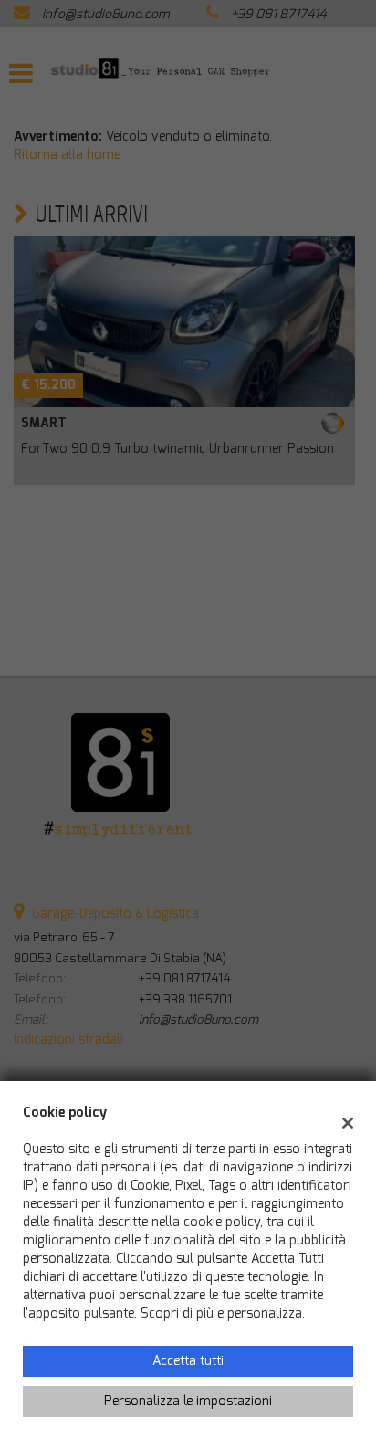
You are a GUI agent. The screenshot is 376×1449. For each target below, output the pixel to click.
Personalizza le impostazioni (188, 1401)
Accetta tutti (188, 1361)
